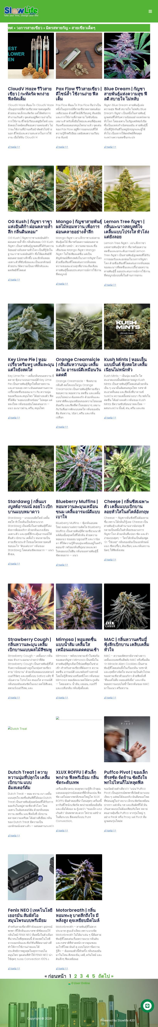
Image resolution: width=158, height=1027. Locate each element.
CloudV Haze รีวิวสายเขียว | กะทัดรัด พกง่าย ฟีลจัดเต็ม (30, 94)
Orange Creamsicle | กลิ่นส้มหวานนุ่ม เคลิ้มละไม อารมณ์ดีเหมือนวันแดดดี (78, 367)
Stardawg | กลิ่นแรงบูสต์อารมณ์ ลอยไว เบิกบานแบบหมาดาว (30, 507)
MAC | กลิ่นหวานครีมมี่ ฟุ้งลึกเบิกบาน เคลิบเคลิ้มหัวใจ (126, 645)
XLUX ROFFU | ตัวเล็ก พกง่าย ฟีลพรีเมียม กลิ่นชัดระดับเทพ (77, 777)
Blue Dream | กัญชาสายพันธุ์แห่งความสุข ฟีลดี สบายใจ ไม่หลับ (125, 94)
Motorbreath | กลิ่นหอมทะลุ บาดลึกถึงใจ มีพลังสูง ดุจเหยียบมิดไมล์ (77, 915)
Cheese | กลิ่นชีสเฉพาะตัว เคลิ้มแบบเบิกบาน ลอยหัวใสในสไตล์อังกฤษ (126, 507)
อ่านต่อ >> (14, 146)
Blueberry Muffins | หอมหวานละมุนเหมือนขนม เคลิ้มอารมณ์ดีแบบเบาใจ (78, 509)
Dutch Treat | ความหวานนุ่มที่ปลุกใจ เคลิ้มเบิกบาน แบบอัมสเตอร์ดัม (29, 779)
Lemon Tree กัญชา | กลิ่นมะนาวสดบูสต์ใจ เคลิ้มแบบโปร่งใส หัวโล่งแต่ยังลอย (126, 229)
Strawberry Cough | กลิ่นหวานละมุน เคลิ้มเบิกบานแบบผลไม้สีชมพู (30, 645)
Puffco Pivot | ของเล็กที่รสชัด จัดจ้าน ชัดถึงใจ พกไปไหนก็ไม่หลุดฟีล (126, 777)
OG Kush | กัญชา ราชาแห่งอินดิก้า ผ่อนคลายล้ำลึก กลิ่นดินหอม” (30, 227)
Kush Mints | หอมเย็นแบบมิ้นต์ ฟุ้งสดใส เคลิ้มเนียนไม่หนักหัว (125, 365)
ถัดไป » (105, 976)
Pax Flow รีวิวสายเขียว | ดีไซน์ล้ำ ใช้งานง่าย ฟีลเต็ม (79, 94)
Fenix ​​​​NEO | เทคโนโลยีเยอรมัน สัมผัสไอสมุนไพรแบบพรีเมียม (30, 915)
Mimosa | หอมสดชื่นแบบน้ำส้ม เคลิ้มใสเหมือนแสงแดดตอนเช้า (77, 645)
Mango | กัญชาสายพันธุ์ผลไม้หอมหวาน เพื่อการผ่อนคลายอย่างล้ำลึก (79, 227)
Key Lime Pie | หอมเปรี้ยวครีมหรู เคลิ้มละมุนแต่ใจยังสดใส (31, 365)
